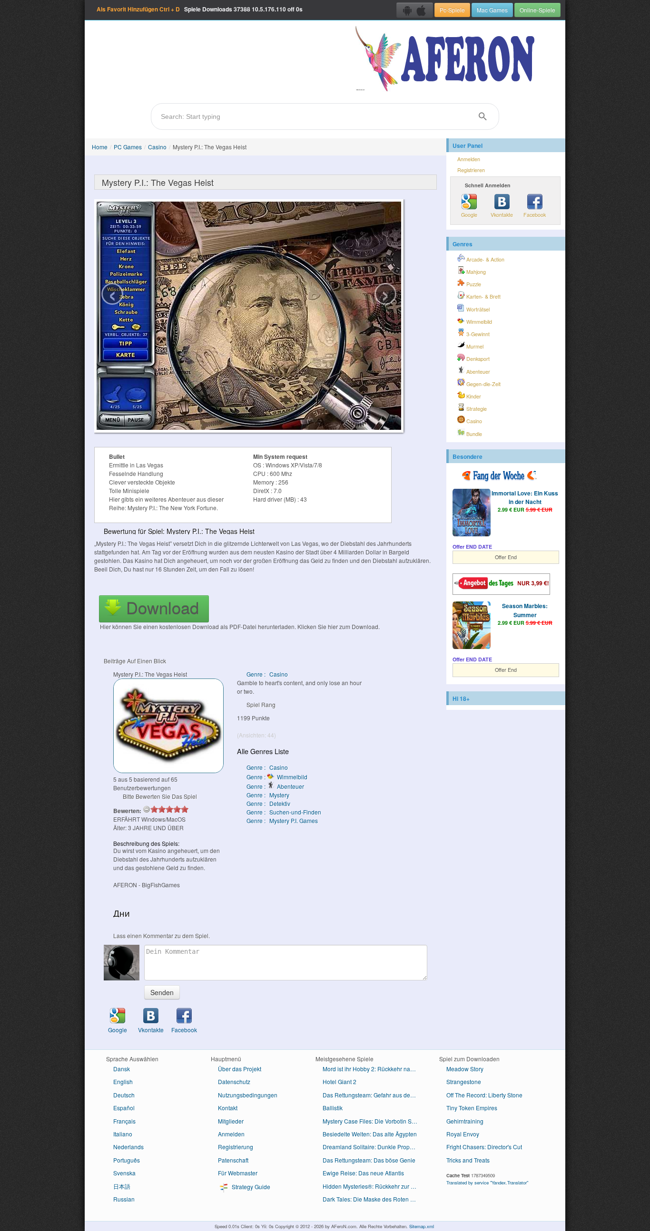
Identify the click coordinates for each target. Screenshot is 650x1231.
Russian (124, 1199)
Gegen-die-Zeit (483, 384)
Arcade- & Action (484, 259)
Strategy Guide (250, 1187)
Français (124, 1121)
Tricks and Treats (468, 1160)
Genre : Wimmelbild (276, 777)
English (123, 1081)
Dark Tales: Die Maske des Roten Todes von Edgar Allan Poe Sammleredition (374, 1199)
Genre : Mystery (267, 795)
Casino (157, 147)
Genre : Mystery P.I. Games (282, 820)
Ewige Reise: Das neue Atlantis (363, 1173)
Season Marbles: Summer (525, 610)
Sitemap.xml (421, 1226)
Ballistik (333, 1108)
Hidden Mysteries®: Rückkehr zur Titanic (374, 1186)
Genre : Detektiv (268, 803)
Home (100, 147)
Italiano (122, 1134)
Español (124, 1108)
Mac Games (492, 10)
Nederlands (128, 1147)
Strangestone (463, 1081)
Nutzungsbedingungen (247, 1095)
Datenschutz (234, 1081)
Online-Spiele (537, 10)
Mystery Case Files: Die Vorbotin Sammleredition (374, 1121)
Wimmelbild (478, 321)
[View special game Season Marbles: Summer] (472, 626)
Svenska (124, 1173)
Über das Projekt (239, 1069)
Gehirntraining (464, 1121)
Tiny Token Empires (471, 1108)
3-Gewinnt (477, 334)
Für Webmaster (237, 1173)
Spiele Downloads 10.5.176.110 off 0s (200, 9)
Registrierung (235, 1147)
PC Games (128, 147)
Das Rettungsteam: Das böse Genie (369, 1160)
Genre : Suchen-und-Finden (283, 812)
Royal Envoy (462, 1134)
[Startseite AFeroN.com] (447, 59)
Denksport (477, 358)
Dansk (121, 1069)
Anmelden (468, 159)
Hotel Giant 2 (339, 1081)
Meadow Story (464, 1069)
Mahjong (475, 271)
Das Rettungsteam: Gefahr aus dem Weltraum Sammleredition (374, 1095)
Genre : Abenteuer (275, 786)
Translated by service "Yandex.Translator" (487, 1182)
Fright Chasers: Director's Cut (484, 1147)
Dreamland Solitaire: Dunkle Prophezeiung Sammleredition (374, 1147)
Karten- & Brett (483, 296)
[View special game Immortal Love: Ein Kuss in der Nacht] (472, 513)
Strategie (476, 408)
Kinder (473, 396)
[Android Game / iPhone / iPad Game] (414, 10)
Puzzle (473, 284)
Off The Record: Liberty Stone (484, 1095)
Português (126, 1160)
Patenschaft (233, 1160)
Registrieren (471, 170)
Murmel (474, 346)
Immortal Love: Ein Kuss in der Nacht (525, 497)
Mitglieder (231, 1121)
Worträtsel (477, 309)
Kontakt (227, 1108)
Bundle (473, 433)
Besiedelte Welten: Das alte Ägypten (370, 1134)
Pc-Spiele (452, 10)
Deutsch (124, 1095)
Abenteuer (477, 371)
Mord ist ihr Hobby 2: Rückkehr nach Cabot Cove (374, 1069)
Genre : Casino (267, 674)
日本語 (121, 1186)
